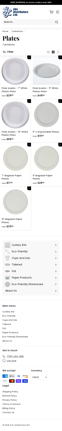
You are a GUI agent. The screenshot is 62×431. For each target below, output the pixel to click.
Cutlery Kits (8, 311)
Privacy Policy (9, 400)
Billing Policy (8, 408)
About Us (7, 340)
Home (5, 31)
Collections (17, 31)
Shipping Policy (10, 391)
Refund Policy (9, 395)
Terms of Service (11, 404)
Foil (4, 328)
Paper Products (10, 332)
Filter (10, 51)
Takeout (6, 324)
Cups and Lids (9, 320)
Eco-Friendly (9, 315)
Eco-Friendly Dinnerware (15, 336)
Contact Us (8, 412)
